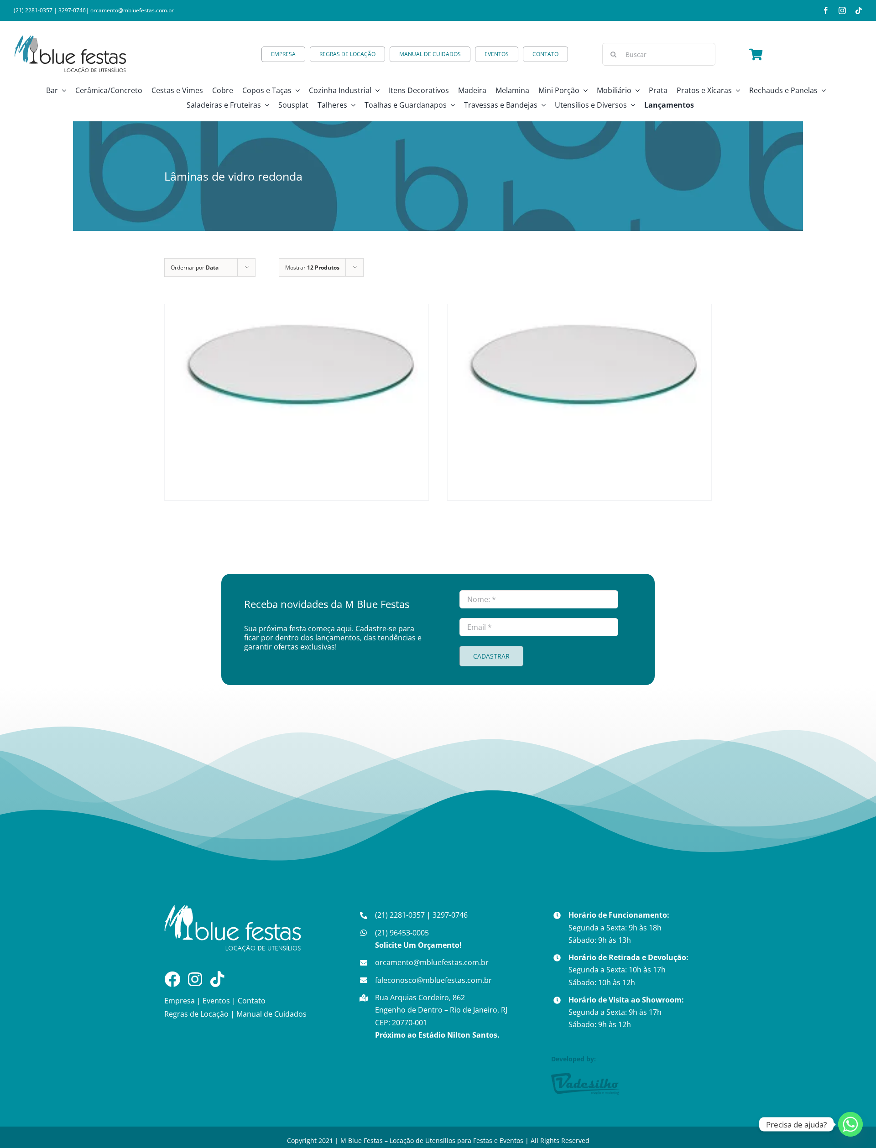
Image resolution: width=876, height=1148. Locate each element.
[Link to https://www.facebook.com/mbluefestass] (172, 979)
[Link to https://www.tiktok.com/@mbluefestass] (217, 979)
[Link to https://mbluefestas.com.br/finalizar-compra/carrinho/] (755, 54)
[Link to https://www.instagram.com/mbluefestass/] (195, 979)
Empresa (179, 1001)
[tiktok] (858, 10)
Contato (252, 1001)
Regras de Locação (196, 1014)
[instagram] (842, 10)
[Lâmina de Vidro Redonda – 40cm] (296, 366)
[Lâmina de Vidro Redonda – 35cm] (579, 366)
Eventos (216, 1001)
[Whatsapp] (850, 1124)
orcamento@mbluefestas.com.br (132, 10)
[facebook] (825, 10)
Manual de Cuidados (271, 1014)
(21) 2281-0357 (33, 10)
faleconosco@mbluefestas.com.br (433, 980)
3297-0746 (72, 10)
